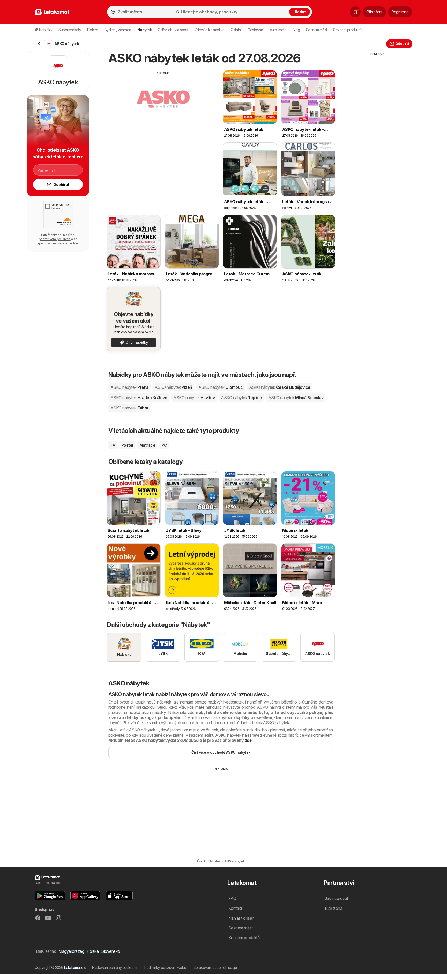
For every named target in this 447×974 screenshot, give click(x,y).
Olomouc (220, 387)
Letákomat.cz (74, 967)
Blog (296, 29)
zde (248, 740)
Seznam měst (316, 29)
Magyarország (71, 951)
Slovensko (110, 951)
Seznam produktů (347, 29)
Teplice (241, 397)
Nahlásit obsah (241, 918)
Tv (112, 445)
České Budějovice (279, 387)
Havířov (194, 397)
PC (164, 445)
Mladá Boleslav (295, 397)
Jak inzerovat (336, 898)
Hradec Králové (138, 397)
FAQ (232, 898)
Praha (129, 387)
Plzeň (173, 387)
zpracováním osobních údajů (58, 243)
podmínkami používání (55, 239)
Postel (127, 445)
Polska (93, 951)
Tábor (129, 408)
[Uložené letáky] (355, 11)
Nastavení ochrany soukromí (114, 967)
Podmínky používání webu (165, 967)
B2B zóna (333, 908)
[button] (50, 895)
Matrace (147, 445)
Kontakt (235, 908)
